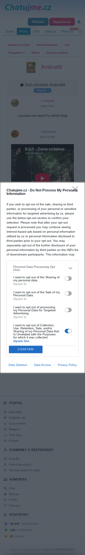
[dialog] (42, 277)
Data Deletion (17, 365)
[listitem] (42, 268)
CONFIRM (26, 349)
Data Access (42, 365)
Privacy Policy (67, 365)
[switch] (68, 278)
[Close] (76, 190)
